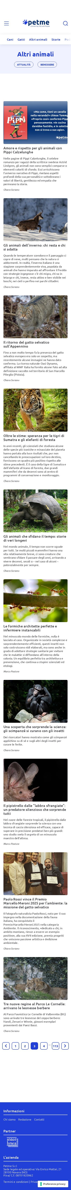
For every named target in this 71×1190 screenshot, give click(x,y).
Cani (10, 39)
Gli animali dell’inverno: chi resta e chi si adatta (34, 247)
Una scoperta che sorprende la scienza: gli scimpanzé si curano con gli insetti (34, 728)
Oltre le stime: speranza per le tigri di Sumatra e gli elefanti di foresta (33, 437)
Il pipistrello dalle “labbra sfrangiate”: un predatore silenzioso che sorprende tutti (34, 809)
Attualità (24, 64)
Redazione (24, 1119)
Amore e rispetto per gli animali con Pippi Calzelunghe (32, 150)
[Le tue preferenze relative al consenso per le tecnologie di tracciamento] (53, 1184)
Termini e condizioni (15, 1181)
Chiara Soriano (11, 189)
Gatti (21, 39)
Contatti (39, 1119)
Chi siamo (9, 1119)
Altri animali (38, 39)
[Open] (6, 23)
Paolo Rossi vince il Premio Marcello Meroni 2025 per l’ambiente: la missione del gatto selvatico (35, 903)
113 (55, 1046)
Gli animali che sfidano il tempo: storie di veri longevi (34, 538)
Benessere (47, 64)
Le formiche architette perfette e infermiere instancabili (30, 628)
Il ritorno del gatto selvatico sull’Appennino (26, 344)
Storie (56, 39)
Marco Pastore (11, 671)
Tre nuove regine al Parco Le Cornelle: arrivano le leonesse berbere (34, 1006)
